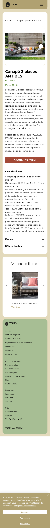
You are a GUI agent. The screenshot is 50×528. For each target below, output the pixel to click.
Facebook (9, 394)
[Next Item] (41, 46)
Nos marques (11, 372)
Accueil (8, 331)
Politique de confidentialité (25, 505)
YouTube (8, 401)
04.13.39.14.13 (15, 419)
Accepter (25, 512)
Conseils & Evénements (15, 376)
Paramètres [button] (25, 523)
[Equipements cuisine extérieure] (41, 343)
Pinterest (9, 398)
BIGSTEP (19, 428)
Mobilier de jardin (12, 335)
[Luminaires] (41, 347)
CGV (7, 408)
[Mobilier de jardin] (41, 335)
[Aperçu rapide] (25, 285)
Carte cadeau (11, 384)
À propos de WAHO (13, 361)
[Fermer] (46, 497)
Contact (8, 415)
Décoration (10, 350)
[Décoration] (41, 351)
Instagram (9, 390)
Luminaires (10, 346)
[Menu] (41, 5)
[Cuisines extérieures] (41, 339)
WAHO (14, 4)
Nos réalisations (12, 369)
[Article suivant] (43, 285)
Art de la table (11, 354)
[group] (25, 291)
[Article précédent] (6, 285)
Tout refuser (25, 518)
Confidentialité (11, 411)
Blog (7, 380)
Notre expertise (11, 365)
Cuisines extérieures (13, 339)
